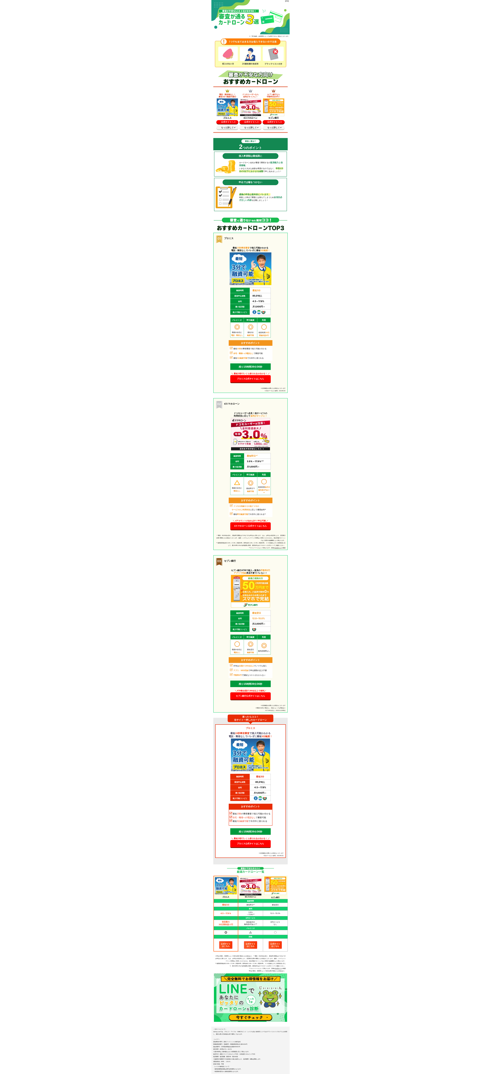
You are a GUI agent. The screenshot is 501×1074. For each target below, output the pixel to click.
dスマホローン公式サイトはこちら (250, 526)
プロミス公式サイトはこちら (250, 379)
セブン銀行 (273, 118)
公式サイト (278, 548)
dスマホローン (250, 118)
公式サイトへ (227, 122)
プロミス (227, 118)
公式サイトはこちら (226, 945)
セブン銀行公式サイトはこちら (250, 696)
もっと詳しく (227, 127)
